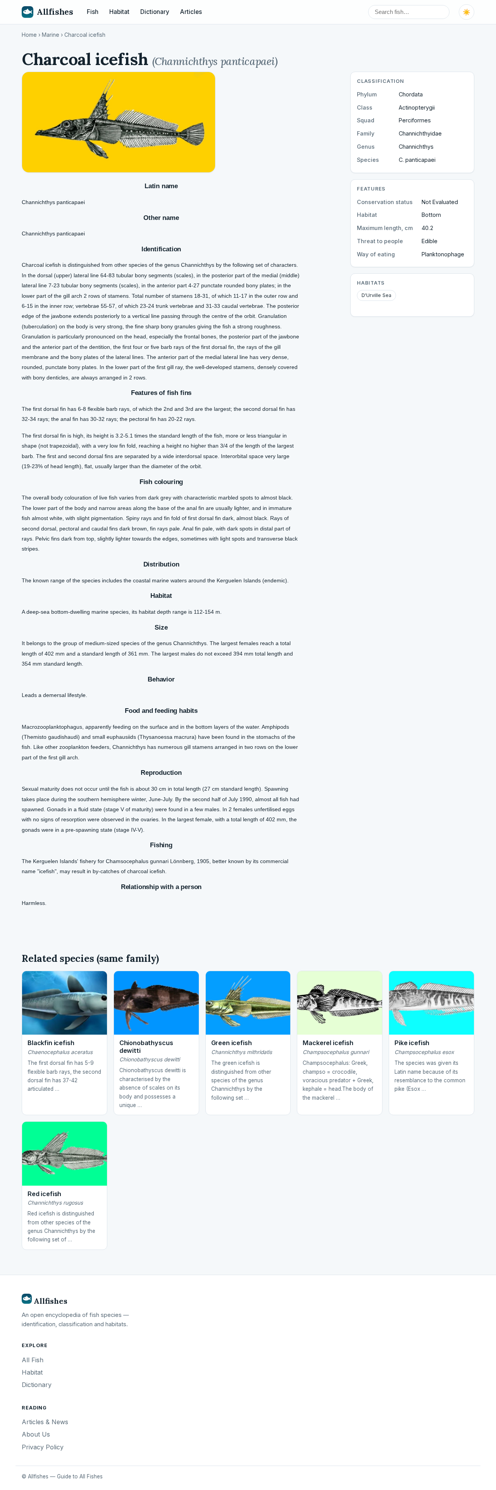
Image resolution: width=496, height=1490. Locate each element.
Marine (50, 35)
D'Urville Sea (376, 295)
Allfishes (55, 12)
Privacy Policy (43, 1447)
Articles (191, 11)
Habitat (119, 11)
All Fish (32, 1360)
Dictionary (154, 11)
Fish (92, 11)
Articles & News (45, 1422)
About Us (36, 1434)
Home (29, 35)
